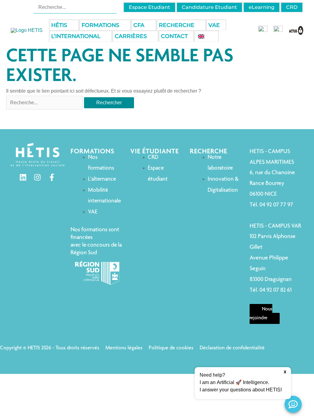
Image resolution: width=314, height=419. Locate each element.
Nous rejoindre (261, 314)
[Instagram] (37, 177)
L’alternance (102, 179)
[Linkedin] (23, 177)
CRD (153, 157)
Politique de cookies (171, 348)
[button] (70, 25)
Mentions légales (124, 348)
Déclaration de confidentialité (232, 348)
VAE (93, 212)
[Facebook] (52, 177)
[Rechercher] (113, 7)
